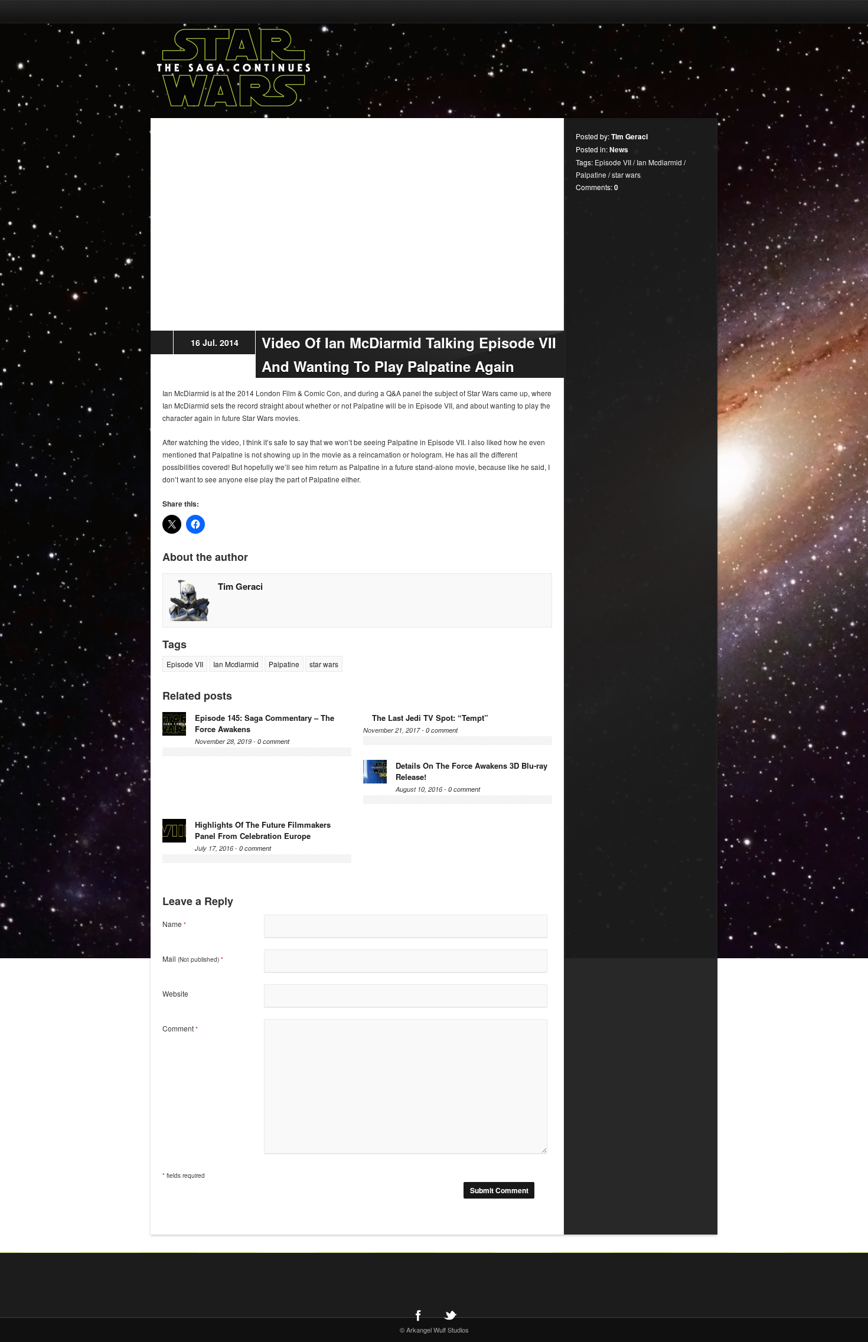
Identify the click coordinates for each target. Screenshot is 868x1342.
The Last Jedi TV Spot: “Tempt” (430, 717)
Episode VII (185, 664)
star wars (323, 664)
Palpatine (284, 664)
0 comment (273, 741)
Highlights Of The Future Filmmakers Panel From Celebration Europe (263, 830)
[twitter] (450, 1315)
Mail (192, 959)
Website (175, 993)
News (618, 149)
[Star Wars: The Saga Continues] (295, 68)
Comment (180, 1028)
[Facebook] (418, 1315)
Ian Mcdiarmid (236, 664)
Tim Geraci (240, 586)
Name (174, 924)
